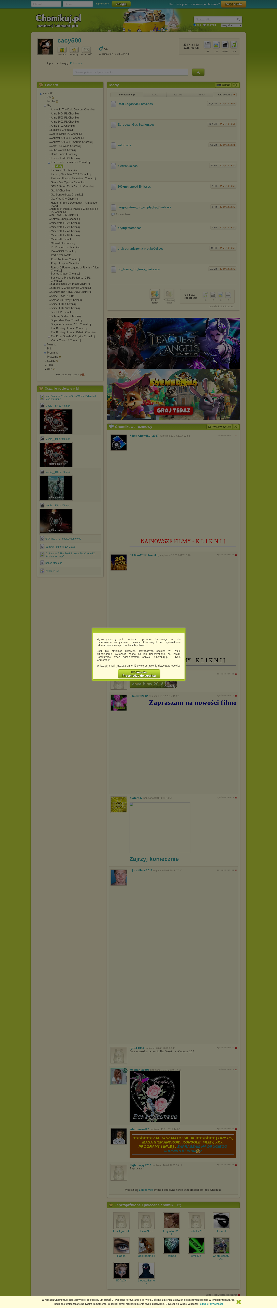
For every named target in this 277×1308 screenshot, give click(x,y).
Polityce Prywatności (211, 1304)
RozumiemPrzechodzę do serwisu (139, 673)
